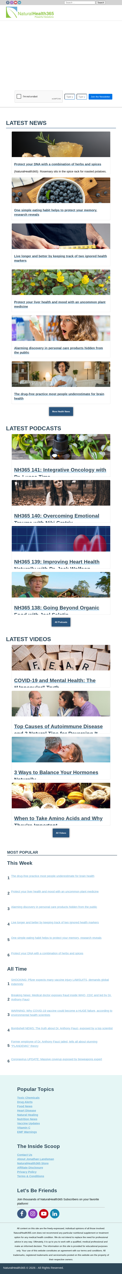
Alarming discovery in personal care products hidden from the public (54, 907)
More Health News (61, 411)
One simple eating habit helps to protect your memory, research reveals (56, 937)
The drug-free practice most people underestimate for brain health (52, 876)
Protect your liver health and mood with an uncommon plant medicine (55, 891)
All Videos (61, 833)
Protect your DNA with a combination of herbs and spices (47, 953)
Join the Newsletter (100, 96)
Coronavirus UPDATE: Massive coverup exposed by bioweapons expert (56, 1059)
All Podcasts (61, 622)
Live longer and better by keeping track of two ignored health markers (55, 922)
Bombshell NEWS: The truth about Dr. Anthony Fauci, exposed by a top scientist (62, 1028)
